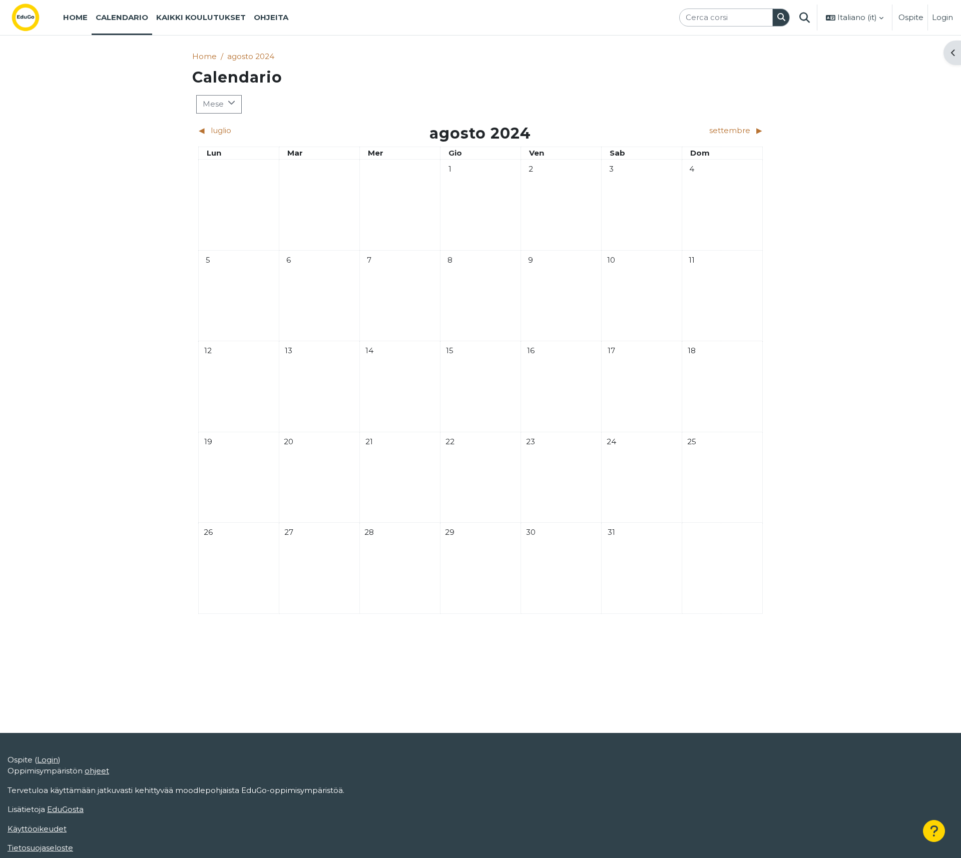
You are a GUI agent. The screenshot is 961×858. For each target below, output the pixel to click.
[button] (804, 17)
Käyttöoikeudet (37, 828)
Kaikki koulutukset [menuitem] (201, 17)
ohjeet (97, 770)
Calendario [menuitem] (122, 17)
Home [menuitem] (75, 17)
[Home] (33, 17)
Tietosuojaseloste (40, 847)
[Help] (934, 831)
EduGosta (65, 809)
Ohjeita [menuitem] (271, 17)
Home (204, 56)
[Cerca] (781, 18)
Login (942, 17)
